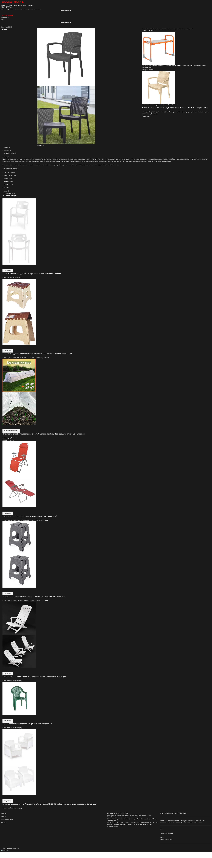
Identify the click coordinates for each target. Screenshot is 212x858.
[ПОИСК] (210, 6)
